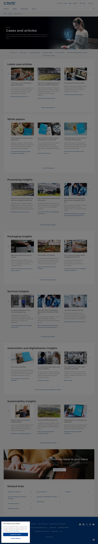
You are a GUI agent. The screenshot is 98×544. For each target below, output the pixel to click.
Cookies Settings (16, 538)
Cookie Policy (16, 531)
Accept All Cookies (15, 534)
